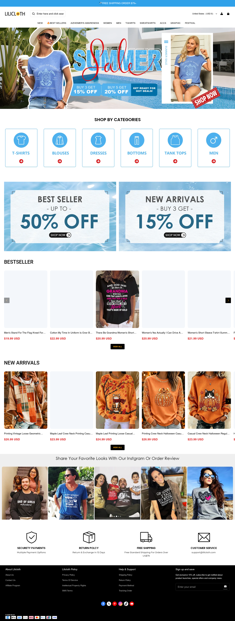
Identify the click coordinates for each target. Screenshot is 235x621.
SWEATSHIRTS (148, 23)
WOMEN (107, 23)
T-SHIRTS (130, 23)
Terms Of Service (70, 580)
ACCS (163, 23)
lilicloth (13, 615)
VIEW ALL (117, 346)
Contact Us (10, 580)
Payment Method (126, 585)
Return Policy (125, 580)
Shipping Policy (125, 575)
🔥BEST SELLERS (56, 23)
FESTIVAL (190, 23)
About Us (9, 575)
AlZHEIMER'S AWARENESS (85, 23)
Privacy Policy (68, 575)
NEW (40, 23)
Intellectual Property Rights (74, 585)
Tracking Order (125, 590)
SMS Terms (67, 590)
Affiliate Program (12, 585)
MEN (118, 23)
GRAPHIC (176, 23)
